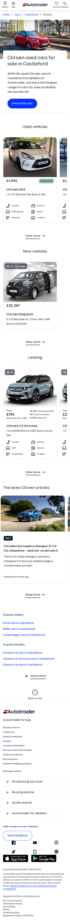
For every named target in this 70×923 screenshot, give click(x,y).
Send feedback (17, 835)
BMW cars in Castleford (19, 629)
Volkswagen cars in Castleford (24, 635)
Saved (56, 7)
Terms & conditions (13, 755)
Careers (7, 741)
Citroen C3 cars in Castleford (22, 652)
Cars (17, 14)
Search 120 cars (22, 103)
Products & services (27, 782)
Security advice (11, 728)
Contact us (9, 732)
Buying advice (23, 792)
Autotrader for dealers (29, 813)
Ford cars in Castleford (18, 623)
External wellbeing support (17, 764)
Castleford (31, 14)
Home (6, 14)
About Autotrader (12, 737)
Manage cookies (12, 771)
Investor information (14, 746)
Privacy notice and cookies (17, 750)
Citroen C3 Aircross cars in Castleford (28, 658)
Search (65, 7)
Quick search (22, 803)
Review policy (10, 759)
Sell (13, 7)
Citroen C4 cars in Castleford (22, 664)
